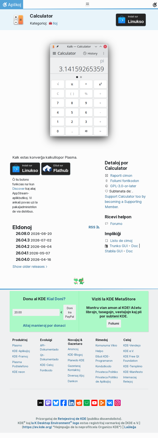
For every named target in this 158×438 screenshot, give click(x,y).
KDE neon (18, 371)
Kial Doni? (56, 298)
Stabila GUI (114, 251)
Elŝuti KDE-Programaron (104, 358)
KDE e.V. (128, 351)
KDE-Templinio (132, 366)
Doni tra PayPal (69, 312)
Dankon (73, 381)
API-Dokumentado (49, 347)
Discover (18, 189)
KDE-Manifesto (133, 371)
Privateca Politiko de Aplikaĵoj (107, 379)
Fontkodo (46, 370)
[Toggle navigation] (87, 4)
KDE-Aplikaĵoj (21, 351)
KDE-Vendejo (132, 345)
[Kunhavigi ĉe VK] (110, 401)
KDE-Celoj (46, 365)
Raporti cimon (121, 175)
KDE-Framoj (20, 356)
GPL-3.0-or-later (123, 186)
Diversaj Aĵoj (76, 375)
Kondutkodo (103, 366)
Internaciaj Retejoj (130, 379)
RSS (92, 227)
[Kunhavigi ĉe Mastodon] (48, 401)
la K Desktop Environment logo (55, 423)
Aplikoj (11, 5)
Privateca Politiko (107, 371)
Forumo (116, 224)
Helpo (99, 351)
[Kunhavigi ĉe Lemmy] (87, 401)
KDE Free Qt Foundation (131, 358)
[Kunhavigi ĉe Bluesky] (56, 401)
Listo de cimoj (121, 241)
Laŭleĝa (130, 427)
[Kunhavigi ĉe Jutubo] (94, 401)
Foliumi (113, 323)
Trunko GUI (119, 246)
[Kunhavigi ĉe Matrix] (40, 401)
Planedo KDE (76, 360)
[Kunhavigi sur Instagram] (117, 401)
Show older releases (29, 267)
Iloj (55, 23)
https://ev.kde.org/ (37, 427)
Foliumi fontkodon (124, 181)
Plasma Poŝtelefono (20, 364)
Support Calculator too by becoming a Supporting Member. (125, 201)
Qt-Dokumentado (49, 357)
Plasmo (17, 345)
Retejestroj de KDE (72, 419)
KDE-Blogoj (75, 354)
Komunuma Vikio (106, 345)
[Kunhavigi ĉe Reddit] (79, 401)
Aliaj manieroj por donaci (44, 325)
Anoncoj (73, 349)
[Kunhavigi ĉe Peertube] (102, 401)
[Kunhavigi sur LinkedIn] (71, 401)
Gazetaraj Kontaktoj (74, 368)
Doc (134, 246)
